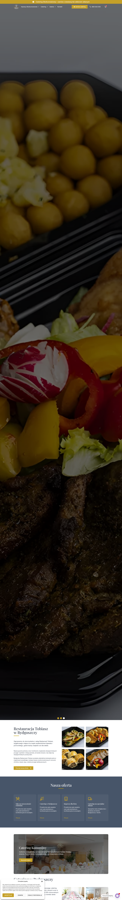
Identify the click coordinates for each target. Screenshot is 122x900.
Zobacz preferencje (35, 895)
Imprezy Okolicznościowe (29, 7)
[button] (42, 881)
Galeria (52, 7)
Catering (43, 7)
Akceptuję (8, 895)
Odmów (20, 895)
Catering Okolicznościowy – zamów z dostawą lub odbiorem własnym (63, 2)
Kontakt (59, 7)
